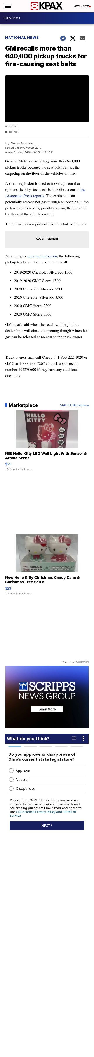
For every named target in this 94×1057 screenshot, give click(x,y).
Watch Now (81, 6)
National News (22, 37)
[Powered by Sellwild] (82, 661)
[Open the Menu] (7, 6)
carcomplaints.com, (42, 255)
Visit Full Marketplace (74, 405)
